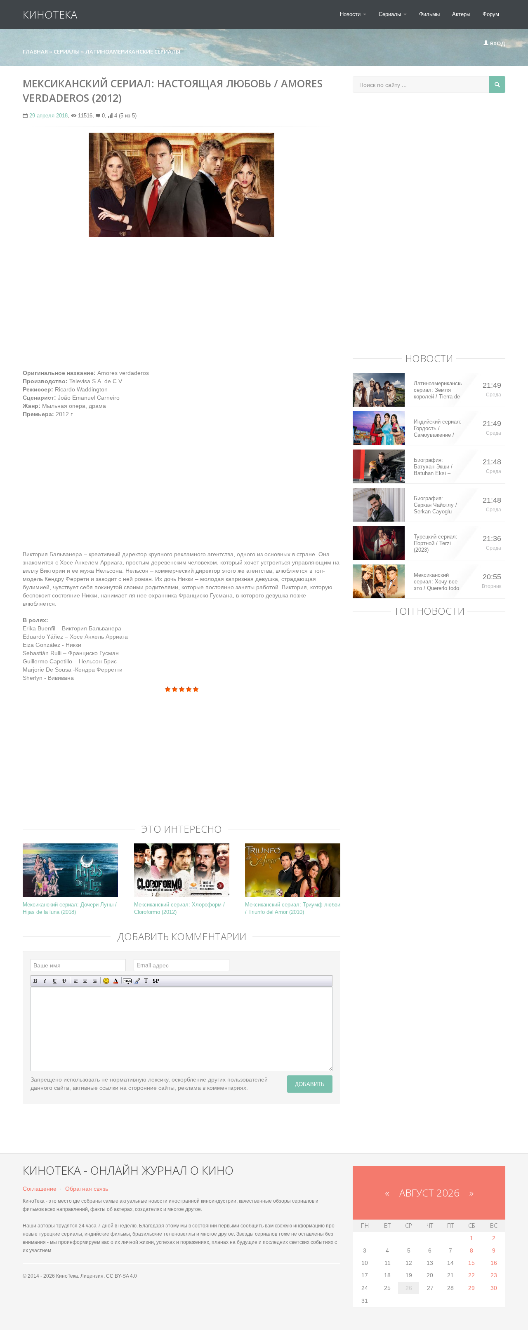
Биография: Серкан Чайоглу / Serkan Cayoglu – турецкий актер (435, 505)
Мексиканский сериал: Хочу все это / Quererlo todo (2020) (436, 582)
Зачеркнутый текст (64, 981)
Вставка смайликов (106, 981)
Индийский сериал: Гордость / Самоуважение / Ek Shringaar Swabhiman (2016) (438, 428)
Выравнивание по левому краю (75, 981)
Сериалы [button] (391, 14)
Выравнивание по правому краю (94, 981)
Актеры (461, 14)
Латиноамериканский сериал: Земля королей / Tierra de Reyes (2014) (438, 390)
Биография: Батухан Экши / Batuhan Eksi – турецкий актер (433, 467)
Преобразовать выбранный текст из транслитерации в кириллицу (146, 981)
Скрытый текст (127, 981)
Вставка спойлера (155, 981)
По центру (85, 981)
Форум (491, 14)
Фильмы (429, 14)
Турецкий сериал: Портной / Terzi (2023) (435, 543)
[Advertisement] (181, 303)
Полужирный (35, 981)
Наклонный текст (45, 981)
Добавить (310, 1084)
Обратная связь (86, 1188)
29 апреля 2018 (48, 115)
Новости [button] (351, 14)
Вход (497, 43)
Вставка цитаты (136, 981)
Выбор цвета (115, 981)
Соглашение (40, 1188)
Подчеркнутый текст (54, 981)
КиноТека (50, 14)
